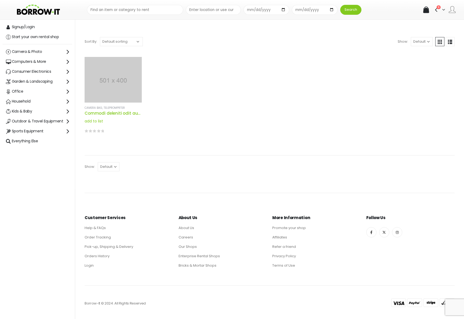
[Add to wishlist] (133, 76)
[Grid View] (439, 41)
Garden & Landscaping (32, 81)
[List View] (450, 41)
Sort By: (91, 41)
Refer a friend (284, 246)
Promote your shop (289, 227)
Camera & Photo (27, 51)
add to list (94, 121)
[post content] (113, 80)
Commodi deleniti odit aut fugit (118, 113)
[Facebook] (371, 232)
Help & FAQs (95, 227)
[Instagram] (397, 232)
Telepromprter (114, 108)
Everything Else (25, 141)
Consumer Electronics (31, 71)
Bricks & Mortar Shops (197, 265)
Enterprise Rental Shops (199, 256)
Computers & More (29, 61)
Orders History (97, 256)
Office (17, 91)
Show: (403, 41)
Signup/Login (23, 27)
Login (89, 265)
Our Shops (188, 246)
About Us (186, 227)
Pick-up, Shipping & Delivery (109, 246)
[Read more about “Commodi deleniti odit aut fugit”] (133, 66)
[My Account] (452, 9)
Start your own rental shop (35, 36)
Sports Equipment (28, 131)
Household (21, 101)
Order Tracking (98, 237)
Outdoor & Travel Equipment (37, 121)
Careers (186, 237)
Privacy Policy (284, 256)
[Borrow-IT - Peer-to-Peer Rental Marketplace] (38, 10)
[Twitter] (384, 232)
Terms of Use (283, 265)
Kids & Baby (22, 111)
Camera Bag (93, 108)
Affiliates (279, 237)
